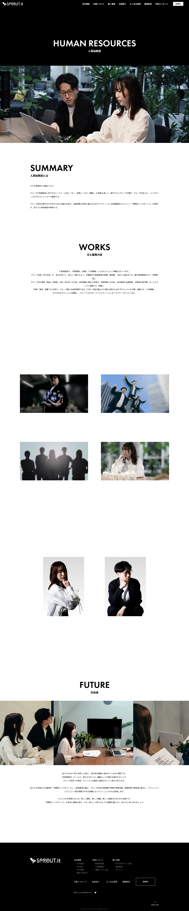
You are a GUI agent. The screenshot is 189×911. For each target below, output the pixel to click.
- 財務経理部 (99, 863)
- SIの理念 (80, 863)
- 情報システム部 (101, 869)
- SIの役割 (80, 869)
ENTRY (145, 881)
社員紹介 (95, 881)
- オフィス (118, 869)
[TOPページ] (45, 862)
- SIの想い (80, 866)
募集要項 (126, 881)
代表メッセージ (80, 881)
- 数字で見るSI (82, 872)
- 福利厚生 (118, 866)
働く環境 (116, 860)
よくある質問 (111, 881)
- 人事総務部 (99, 866)
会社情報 (77, 860)
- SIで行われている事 (122, 863)
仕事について (97, 860)
